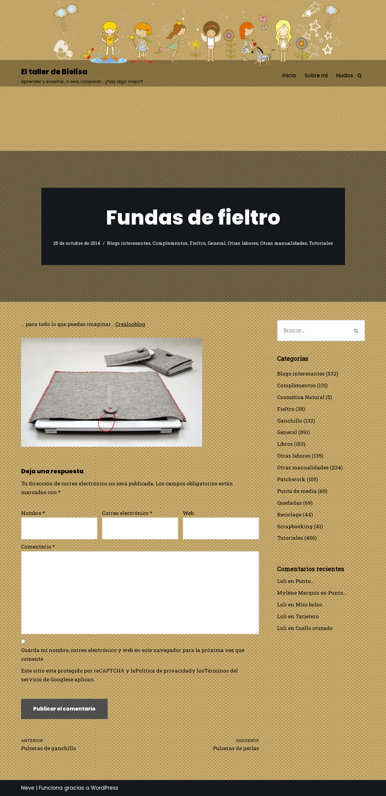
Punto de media (297, 491)
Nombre (33, 513)
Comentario (38, 546)
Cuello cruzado (314, 628)
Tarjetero (307, 616)
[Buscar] (359, 75)
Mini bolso (309, 604)
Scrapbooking (295, 526)
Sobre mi (316, 75)
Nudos (344, 75)
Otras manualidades (283, 243)
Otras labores (243, 243)
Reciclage (289, 514)
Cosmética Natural (300, 397)
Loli (282, 580)
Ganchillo (289, 420)
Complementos (170, 243)
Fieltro (198, 243)
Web (188, 513)
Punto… (305, 580)
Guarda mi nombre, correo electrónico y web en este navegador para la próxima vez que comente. (132, 654)
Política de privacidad (163, 670)
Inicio (289, 75)
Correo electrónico (127, 513)
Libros (285, 443)
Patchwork (291, 479)
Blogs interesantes (128, 243)
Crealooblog (130, 324)
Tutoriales (321, 243)
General (217, 243)
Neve (27, 787)
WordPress (104, 787)
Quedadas (289, 502)
